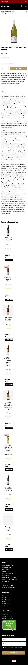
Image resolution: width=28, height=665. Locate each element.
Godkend (12, 652)
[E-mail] (14, 644)
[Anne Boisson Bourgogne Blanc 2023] (8, 310)
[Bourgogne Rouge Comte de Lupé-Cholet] (8, 480)
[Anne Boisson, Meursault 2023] (8, 270)
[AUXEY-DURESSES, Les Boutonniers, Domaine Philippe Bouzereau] (8, 350)
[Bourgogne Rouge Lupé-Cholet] (8, 520)
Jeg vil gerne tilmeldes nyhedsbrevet (14, 647)
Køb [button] (19, 68)
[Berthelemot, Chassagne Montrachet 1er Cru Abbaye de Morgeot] (8, 395)
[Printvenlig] (26, 11)
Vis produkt (9, 260)
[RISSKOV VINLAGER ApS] (7, 6)
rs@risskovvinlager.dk (10, 587)
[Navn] (14, 639)
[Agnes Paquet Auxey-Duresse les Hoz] (8, 230)
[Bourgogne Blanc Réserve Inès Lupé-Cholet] (8, 438)
